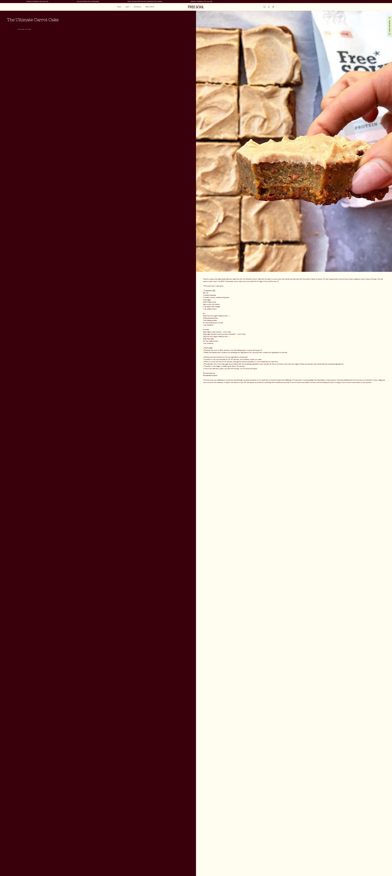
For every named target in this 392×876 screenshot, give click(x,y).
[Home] (196, 7)
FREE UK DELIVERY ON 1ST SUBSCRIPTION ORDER (100, 1)
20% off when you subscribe (43, 1)
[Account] (268, 7)
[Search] (264, 7)
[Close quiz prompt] (389, 18)
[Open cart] (273, 7)
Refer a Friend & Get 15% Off (157, 1)
